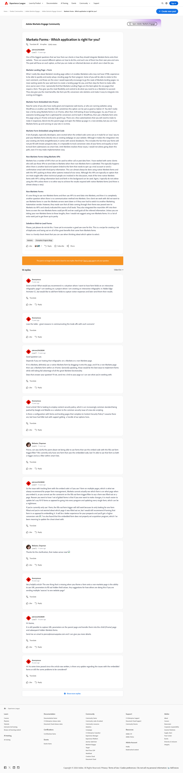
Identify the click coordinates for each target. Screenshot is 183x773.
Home (5, 11)
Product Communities (16, 11)
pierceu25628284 (38, 50)
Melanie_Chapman (39, 443)
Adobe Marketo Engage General (52, 11)
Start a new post (89, 261)
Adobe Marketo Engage (32, 11)
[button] (167, 11)
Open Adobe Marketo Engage (143, 24)
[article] (72, 292)
